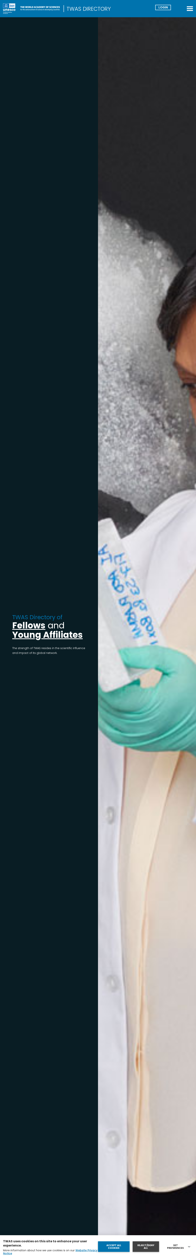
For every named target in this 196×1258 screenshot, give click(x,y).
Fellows (28, 625)
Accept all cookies (113, 1247)
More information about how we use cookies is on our (50, 1252)
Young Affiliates (47, 635)
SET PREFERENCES (175, 1246)
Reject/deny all (145, 1247)
